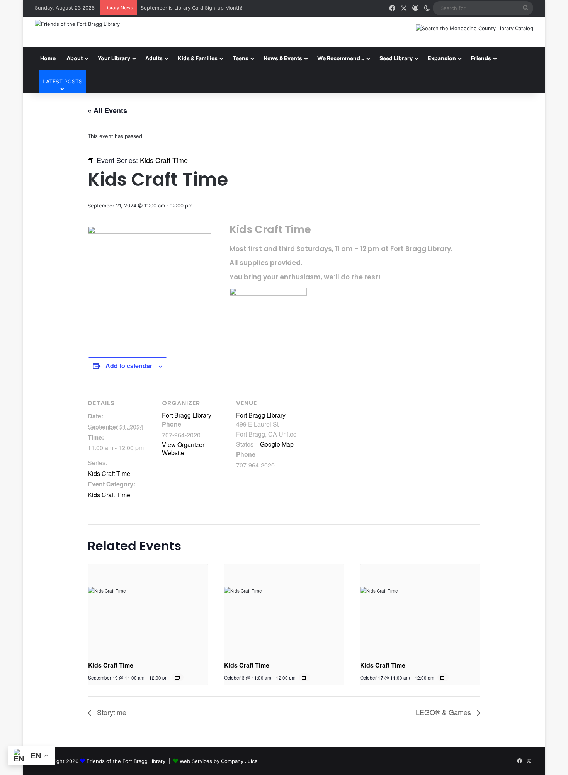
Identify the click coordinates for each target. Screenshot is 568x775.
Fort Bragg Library (186, 415)
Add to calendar (128, 365)
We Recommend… (340, 58)
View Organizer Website (183, 448)
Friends (481, 58)
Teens (240, 58)
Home (48, 58)
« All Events (107, 110)
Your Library (114, 58)
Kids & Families (198, 58)
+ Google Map (274, 444)
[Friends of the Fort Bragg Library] (77, 24)
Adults (154, 58)
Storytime (110, 712)
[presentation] (148, 609)
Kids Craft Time (109, 473)
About (74, 58)
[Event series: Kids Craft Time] (177, 677)
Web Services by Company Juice (219, 761)
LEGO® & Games (444, 712)
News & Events (283, 58)
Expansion (442, 58)
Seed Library (396, 58)
